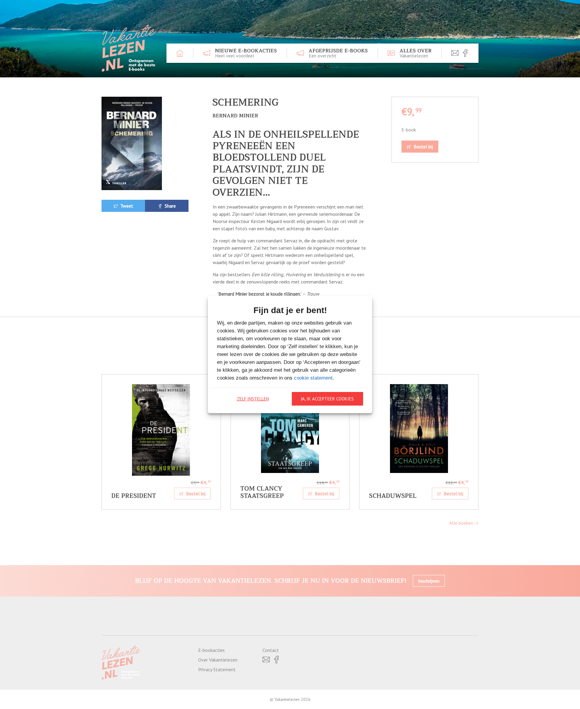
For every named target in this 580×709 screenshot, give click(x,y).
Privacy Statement (217, 669)
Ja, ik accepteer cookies (327, 399)
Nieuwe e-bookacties (246, 53)
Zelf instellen (253, 399)
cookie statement (313, 378)
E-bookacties (211, 650)
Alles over (416, 53)
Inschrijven (429, 581)
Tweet (126, 206)
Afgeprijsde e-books (338, 53)
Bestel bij (422, 147)
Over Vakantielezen (217, 660)
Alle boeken (461, 523)
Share (169, 206)
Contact (271, 650)
